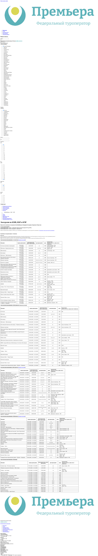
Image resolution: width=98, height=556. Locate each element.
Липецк (5, 71)
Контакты (5, 525)
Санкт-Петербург (7, 46)
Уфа (5, 100)
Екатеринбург (6, 59)
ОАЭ (5, 129)
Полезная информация (7, 218)
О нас (4, 31)
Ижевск (5, 63)
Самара (5, 88)
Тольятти (5, 94)
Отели (4, 215)
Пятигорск (6, 84)
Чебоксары (6, 102)
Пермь (5, 82)
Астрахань (6, 51)
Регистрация (5, 33)
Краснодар (6, 68)
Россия (5, 110)
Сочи (5, 91)
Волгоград (6, 56)
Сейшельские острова (8, 130)
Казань (5, 48)
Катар (5, 121)
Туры (4, 214)
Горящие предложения (7, 206)
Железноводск (6, 62)
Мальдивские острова (8, 127)
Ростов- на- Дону (7, 85)
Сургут (5, 92)
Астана (5, 50)
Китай (5, 123)
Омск (5, 80)
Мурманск (6, 73)
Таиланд (5, 131)
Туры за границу (6, 208)
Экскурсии (5, 217)
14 (4, 159)
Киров (5, 66)
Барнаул (5, 53)
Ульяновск (6, 99)
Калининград (6, 64)
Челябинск (6, 104)
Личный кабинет (6, 34)
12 (4, 157)
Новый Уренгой (7, 79)
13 (4, 158)
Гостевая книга (6, 32)
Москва (5, 47)
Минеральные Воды (8, 72)
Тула (5, 97)
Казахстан (6, 120)
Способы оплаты (6, 528)
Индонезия (6, 119)
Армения (5, 112)
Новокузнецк (6, 76)
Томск (5, 96)
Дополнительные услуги (7, 219)
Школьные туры (6, 216)
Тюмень (5, 98)
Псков (5, 83)
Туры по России (6, 207)
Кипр (5, 122)
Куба (5, 125)
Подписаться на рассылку (5, 523)
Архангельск (6, 49)
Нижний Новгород (7, 75)
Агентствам (5, 209)
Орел (5, 81)
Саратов (5, 89)
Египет (5, 118)
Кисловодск (6, 67)
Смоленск (6, 90)
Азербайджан (6, 111)
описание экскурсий (21, 367)
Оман (5, 128)
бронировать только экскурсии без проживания (46, 230)
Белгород (5, 54)
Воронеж (5, 58)
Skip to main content (4, 0)
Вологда (5, 57)
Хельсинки (6, 105)
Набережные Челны (8, 74)
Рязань (5, 87)
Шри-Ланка (6, 135)
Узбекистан (6, 134)
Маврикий (6, 126)
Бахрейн (5, 114)
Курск (5, 70)
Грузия (5, 117)
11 (4, 156)
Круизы (4, 210)
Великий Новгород (7, 55)
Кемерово (6, 65)
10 (4, 155)
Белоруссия (6, 113)
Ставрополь (6, 93)
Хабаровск (6, 101)
